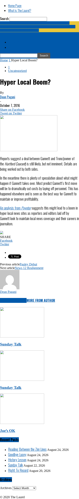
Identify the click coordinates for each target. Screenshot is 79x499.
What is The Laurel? (19, 10)
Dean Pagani (7, 97)
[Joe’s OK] (22, 423)
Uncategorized (17, 70)
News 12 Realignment (29, 268)
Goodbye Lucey (17, 454)
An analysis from (15, 208)
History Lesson (17, 459)
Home (4, 60)
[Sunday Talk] (22, 336)
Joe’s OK (7, 431)
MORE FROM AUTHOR (41, 300)
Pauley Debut (28, 264)
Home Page (14, 5)
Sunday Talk (10, 344)
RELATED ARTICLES (13, 300)
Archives (6, 488)
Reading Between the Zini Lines (27, 449)
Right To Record (18, 470)
